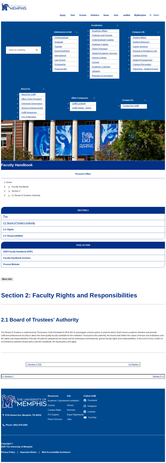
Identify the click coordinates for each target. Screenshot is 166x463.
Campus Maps (54, 410)
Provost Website (11, 264)
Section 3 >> (158, 376)
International (60, 55)
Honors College (99, 58)
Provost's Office (83, 174)
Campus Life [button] (138, 32)
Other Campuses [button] (79, 98)
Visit (72, 15)
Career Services (140, 46)
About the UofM (28, 94)
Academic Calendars (57, 401)
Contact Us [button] (127, 100)
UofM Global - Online (81, 108)
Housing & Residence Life (145, 51)
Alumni (70, 405)
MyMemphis (140, 15)
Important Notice (28, 452)
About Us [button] (25, 89)
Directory (71, 410)
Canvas (95, 62)
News (106, 15)
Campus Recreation (142, 64)
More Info (7, 279)
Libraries (96, 71)
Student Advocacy (141, 42)
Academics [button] (96, 25)
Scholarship (60, 64)
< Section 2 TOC (34, 364)
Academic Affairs (99, 31)
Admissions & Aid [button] (63, 32)
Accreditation (73, 401)
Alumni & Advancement (32, 108)
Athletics (95, 15)
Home (9, 182)
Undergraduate (61, 38)
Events (82, 15)
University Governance (31, 103)
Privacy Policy (8, 452)
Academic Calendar (101, 67)
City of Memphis (28, 117)
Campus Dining (140, 55)
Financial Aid (61, 69)
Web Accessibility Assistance (56, 452)
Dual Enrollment (62, 51)
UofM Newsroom (29, 112)
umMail (126, 15)
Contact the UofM (131, 106)
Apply (62, 15)
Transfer (58, 46)
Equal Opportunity (75, 415)
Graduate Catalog (100, 44)
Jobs (69, 419)
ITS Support (53, 415)
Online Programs (100, 49)
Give (116, 15)
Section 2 (16, 191)
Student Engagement (142, 60)
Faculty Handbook (20, 187)
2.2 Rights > (134, 364)
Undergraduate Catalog (103, 40)
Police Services (55, 419)
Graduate (59, 42)
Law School (60, 60)
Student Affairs (139, 38)
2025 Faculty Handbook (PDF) (18, 252)
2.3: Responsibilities (13, 236)
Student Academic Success (104, 53)
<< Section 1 (7, 376)
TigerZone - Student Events (145, 69)
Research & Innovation (102, 76)
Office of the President (31, 99)
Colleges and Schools (102, 35)
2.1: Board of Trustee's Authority (19, 223)
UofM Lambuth (79, 103)
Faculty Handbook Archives (17, 258)
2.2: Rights (8, 229)
